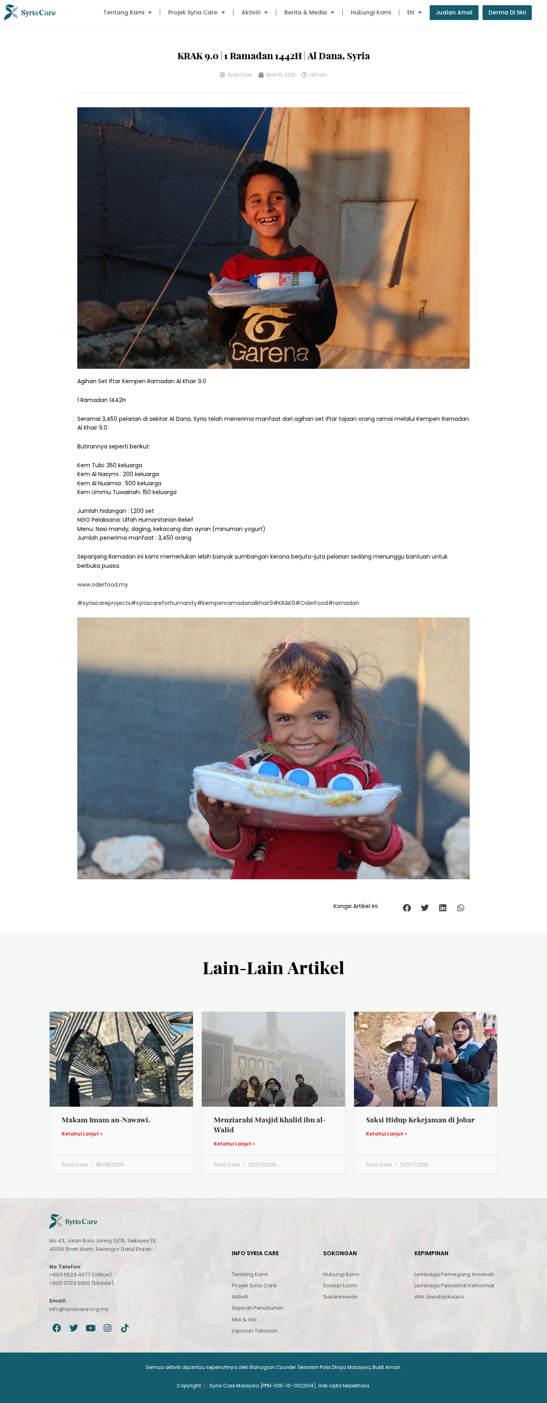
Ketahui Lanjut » (82, 1134)
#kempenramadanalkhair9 (235, 603)
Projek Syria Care (192, 12)
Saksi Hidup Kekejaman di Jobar (420, 1120)
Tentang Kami (123, 12)
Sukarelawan (340, 1296)
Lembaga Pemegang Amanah (454, 1274)
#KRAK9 (284, 603)
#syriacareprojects (104, 603)
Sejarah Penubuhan (258, 1308)
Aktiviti (250, 12)
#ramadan (343, 603)
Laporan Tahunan (255, 1331)
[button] (407, 908)
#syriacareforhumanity (164, 603)
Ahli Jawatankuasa (439, 1296)
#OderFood (311, 603)
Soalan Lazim (340, 1285)
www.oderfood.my (102, 585)
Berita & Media (305, 12)
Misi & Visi (244, 1319)
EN (410, 12)
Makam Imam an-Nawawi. (106, 1120)
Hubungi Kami (371, 12)
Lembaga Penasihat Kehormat (454, 1285)
